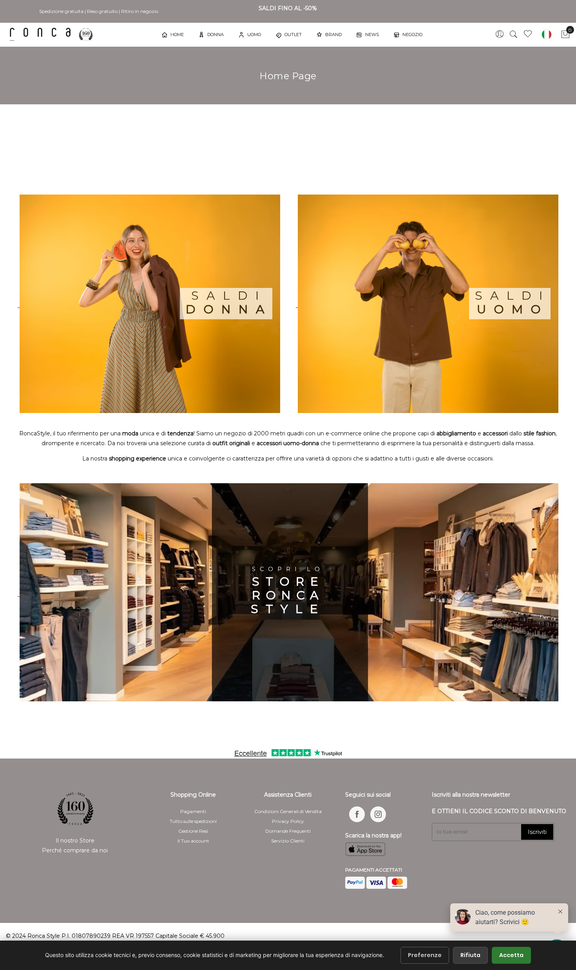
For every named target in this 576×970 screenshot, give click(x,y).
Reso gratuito (102, 11)
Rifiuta (470, 955)
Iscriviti (537, 831)
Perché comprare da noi (75, 850)
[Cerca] (513, 34)
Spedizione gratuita (61, 11)
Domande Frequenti (288, 831)
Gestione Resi (193, 831)
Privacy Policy (288, 821)
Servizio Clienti (287, 841)
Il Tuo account (193, 841)
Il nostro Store (75, 840)
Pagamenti (193, 811)
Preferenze (425, 955)
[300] (53, 34)
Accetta (511, 955)
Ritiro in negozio (139, 11)
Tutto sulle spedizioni (193, 821)
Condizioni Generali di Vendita (288, 811)
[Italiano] (546, 34)
